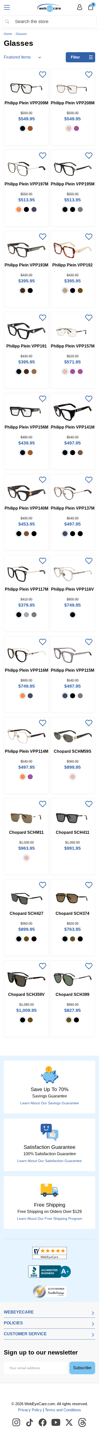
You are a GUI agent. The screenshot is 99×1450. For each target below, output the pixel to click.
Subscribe (82, 1368)
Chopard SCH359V (26, 994)
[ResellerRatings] (50, 1291)
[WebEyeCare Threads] (82, 1422)
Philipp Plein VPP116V (72, 589)
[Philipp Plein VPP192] (72, 250)
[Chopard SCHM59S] (72, 736)
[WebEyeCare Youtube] (56, 1422)
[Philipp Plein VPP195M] (72, 169)
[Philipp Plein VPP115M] (72, 655)
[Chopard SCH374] (72, 898)
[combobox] (49, 21)
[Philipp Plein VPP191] (26, 331)
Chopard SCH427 (26, 913)
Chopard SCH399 (72, 994)
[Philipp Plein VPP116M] (26, 655)
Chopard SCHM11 (26, 832)
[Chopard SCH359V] (26, 979)
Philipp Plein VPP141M (72, 427)
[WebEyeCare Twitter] (69, 1422)
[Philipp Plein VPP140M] (26, 493)
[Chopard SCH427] (26, 898)
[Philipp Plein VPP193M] (26, 250)
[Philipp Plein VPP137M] (72, 493)
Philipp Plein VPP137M (72, 508)
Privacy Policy (30, 1410)
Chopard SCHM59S (72, 751)
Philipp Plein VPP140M (26, 508)
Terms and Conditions (63, 1410)
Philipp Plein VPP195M (72, 184)
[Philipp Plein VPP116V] (72, 574)
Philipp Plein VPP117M (26, 589)
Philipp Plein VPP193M (26, 265)
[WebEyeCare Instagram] (16, 1422)
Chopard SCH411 (72, 832)
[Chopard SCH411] (72, 817)
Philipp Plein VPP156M (26, 427)
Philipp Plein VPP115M (72, 670)
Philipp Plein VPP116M (26, 670)
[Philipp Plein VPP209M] (26, 88)
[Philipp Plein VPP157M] (72, 331)
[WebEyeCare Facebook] (42, 1422)
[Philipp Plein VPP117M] (26, 574)
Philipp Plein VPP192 (72, 265)
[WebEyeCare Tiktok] (29, 1422)
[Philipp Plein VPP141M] (72, 412)
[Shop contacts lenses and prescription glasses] (49, 8)
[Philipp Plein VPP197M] (26, 169)
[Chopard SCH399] (72, 979)
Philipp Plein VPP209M (26, 103)
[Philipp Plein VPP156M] (26, 412)
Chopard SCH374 (72, 913)
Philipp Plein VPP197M (26, 184)
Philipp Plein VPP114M (26, 751)
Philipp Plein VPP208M (72, 103)
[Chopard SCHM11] (26, 817)
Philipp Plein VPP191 (26, 346)
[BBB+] (49, 1271)
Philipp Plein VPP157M (72, 346)
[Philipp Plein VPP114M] (26, 736)
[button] (42, 75)
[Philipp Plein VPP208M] (72, 88)
